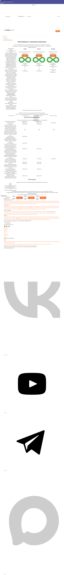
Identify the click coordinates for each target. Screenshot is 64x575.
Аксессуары (47, 219)
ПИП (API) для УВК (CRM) (40, 207)
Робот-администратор (8, 207)
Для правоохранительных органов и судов (43, 244)
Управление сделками (32, 207)
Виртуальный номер (20, 201)
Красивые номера (33, 216)
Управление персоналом (37, 206)
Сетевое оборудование (53, 218)
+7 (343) (21, 16)
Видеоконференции (52, 201)
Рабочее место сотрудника (47, 206)
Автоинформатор (10, 203)
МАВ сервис (30, 201)
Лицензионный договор (40, 241)
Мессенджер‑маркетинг (8, 214)
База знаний (26, 207)
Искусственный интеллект (24, 211)
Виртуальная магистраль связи (30, 202)
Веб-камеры (35, 218)
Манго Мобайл (52, 202)
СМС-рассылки (38, 202)
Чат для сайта (48, 207)
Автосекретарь (16, 203)
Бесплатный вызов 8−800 (49, 216)
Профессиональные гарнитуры (43, 218)
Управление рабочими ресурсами (18, 207)
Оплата (5, 233)
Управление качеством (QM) (34, 211)
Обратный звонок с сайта (23, 203)
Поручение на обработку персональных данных (27, 244)
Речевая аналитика (16, 211)
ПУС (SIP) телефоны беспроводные (18, 219)
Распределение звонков (45, 202)
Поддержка (29, 16)
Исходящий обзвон (18, 206)
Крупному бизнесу (26, 216)
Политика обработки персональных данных (11, 241)
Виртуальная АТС (7, 201)
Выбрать (25, 55)
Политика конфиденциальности (20, 245)
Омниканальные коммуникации (27, 206)
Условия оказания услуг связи (9, 245)
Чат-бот (11, 211)
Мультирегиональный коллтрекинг (31, 214)
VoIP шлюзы (26, 219)
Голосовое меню (11, 202)
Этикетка (26, 201)
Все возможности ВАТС (32, 203)
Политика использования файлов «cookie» (11, 244)
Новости (5, 230)
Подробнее (2, 3)
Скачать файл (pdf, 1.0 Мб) (41, 194)
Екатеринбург (7, 16)
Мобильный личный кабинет (19, 202)
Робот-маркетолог (21, 214)
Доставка (5, 231)
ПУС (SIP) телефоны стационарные (27, 218)
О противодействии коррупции (31, 245)
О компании (6, 234)
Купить (58, 31)
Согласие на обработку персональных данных (28, 241)
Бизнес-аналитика (42, 211)
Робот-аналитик (15, 214)
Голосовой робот (7, 211)
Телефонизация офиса (8, 216)
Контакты (5, 235)
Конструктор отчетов (55, 206)
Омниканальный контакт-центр (9, 206)
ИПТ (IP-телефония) (13, 201)
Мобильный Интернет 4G (33, 219)
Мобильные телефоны (41, 219)
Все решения (13, 218)
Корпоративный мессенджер (44, 201)
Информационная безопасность (17, 216)
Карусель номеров (35, 201)
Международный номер (40, 216)
